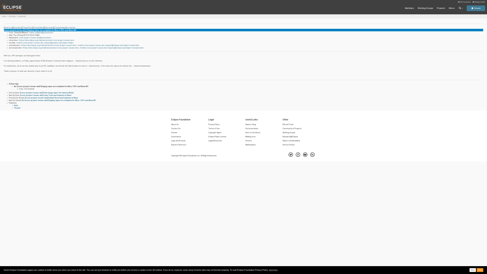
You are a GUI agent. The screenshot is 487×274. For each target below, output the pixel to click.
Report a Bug (250, 124)
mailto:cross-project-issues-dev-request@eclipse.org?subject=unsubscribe (112, 48)
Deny (473, 270)
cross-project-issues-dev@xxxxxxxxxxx (35, 38)
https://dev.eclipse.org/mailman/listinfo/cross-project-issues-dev (48, 45)
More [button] (451, 8)
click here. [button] (273, 270)
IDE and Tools (288, 124)
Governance (176, 137)
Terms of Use (214, 128)
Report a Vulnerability (291, 141)
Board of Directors (178, 145)
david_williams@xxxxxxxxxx (41, 33)
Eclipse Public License (217, 137)
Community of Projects (292, 128)
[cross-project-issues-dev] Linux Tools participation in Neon (45, 95)
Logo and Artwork (178, 141)
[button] (461, 8)
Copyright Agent (215, 133)
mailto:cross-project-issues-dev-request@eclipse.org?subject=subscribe (108, 45)
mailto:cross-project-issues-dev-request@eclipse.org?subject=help (45, 43)
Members (409, 8)
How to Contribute (252, 133)
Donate (477, 8)
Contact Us (175, 128)
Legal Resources (215, 141)
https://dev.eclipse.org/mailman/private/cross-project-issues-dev (46, 40)
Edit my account (465, 2)
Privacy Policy (214, 124)
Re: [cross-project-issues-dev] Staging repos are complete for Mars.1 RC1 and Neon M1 (51, 86)
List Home (70, 28)
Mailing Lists (250, 137)
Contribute (11, 16)
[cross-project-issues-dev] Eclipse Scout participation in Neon (51, 98)
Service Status (289, 145)
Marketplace (250, 145)
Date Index (49, 28)
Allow (480, 270)
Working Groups (425, 8)
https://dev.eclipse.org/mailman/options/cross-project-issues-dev (50, 48)
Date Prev (8, 28)
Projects (441, 8)
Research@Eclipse (290, 137)
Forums (248, 141)
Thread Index (59, 28)
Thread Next (38, 28)
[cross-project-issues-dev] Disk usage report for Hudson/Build (47, 93)
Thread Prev (27, 28)
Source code (22, 16)
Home (4, 16)
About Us (175, 124)
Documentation (251, 128)
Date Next (17, 28)
